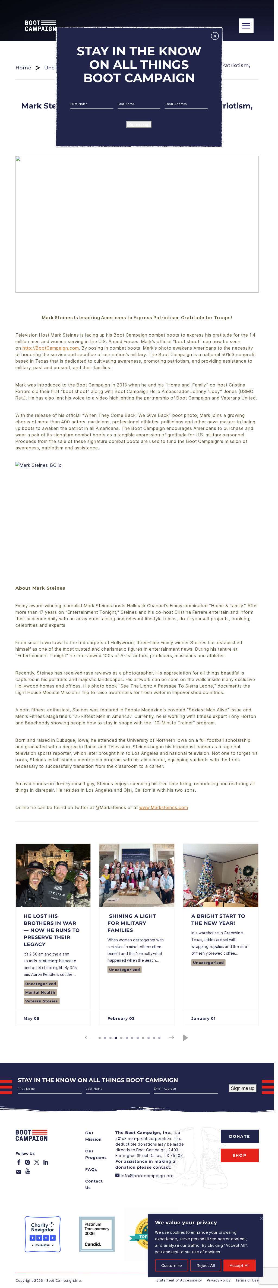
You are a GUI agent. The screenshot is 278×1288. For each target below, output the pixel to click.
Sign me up (139, 124)
